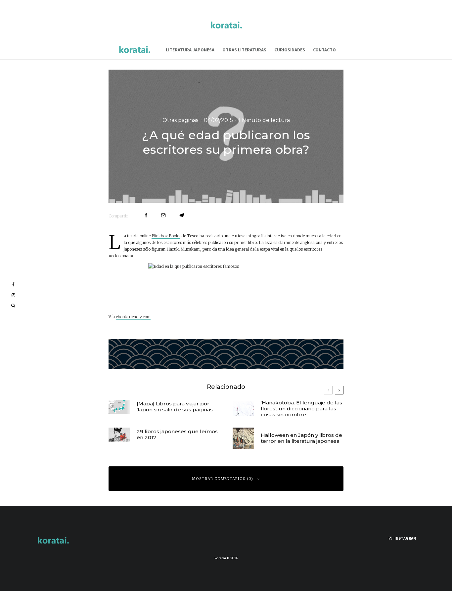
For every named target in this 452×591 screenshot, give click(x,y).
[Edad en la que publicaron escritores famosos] (226, 286)
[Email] (163, 215)
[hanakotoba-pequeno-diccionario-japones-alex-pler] (243, 408)
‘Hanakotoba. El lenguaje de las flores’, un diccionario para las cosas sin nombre (301, 409)
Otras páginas (180, 120)
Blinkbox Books (166, 235)
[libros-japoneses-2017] (119, 435)
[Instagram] (13, 295)
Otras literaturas (244, 50)
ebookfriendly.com (133, 316)
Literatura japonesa (190, 50)
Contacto (324, 50)
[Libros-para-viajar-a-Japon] (119, 407)
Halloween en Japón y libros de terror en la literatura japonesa (301, 438)
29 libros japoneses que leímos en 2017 (177, 435)
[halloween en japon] (243, 438)
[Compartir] (146, 215)
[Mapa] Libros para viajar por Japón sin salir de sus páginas (175, 407)
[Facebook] (13, 284)
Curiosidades (289, 50)
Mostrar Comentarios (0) (222, 478)
